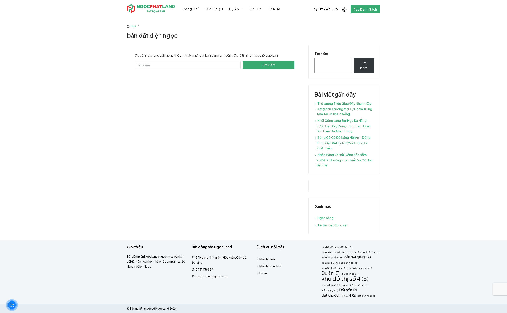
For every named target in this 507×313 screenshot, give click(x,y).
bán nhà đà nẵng (331, 257)
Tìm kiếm (268, 65)
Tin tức (255, 9)
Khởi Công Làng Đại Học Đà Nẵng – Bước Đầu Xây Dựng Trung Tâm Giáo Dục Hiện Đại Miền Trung (343, 125)
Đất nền (348, 290)
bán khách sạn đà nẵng (335, 252)
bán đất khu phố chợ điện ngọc (339, 262)
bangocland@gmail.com (212, 276)
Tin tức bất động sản (332, 225)
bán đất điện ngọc (360, 268)
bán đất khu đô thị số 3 (334, 268)
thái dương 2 (329, 290)
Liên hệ (274, 9)
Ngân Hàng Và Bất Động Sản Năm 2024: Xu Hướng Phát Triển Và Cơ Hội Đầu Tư (344, 160)
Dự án (234, 9)
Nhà (133, 26)
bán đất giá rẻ (357, 257)
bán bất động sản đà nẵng (336, 247)
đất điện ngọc (366, 295)
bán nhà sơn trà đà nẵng (365, 252)
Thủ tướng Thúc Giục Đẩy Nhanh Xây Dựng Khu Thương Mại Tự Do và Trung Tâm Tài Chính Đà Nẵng (344, 108)
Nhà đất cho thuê (270, 266)
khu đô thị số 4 (345, 278)
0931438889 (328, 9)
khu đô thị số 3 (350, 273)
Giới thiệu (214, 9)
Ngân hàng (325, 218)
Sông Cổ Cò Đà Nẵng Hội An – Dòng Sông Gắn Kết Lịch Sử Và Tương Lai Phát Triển (343, 142)
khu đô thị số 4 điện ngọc (336, 285)
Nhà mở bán (360, 285)
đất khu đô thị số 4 (338, 295)
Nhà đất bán (267, 259)
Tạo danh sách (365, 9)
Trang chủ (191, 9)
